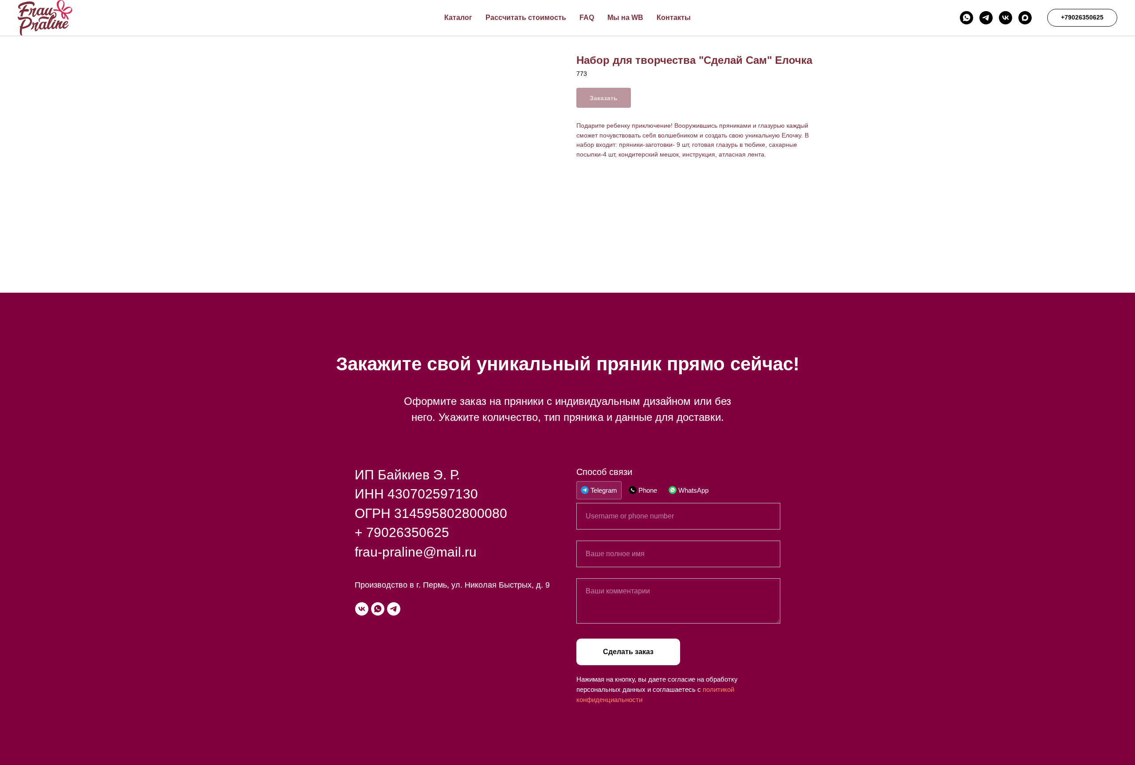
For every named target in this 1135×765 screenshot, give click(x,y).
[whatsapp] (966, 17)
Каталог (458, 17)
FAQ (586, 17)
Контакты (674, 17)
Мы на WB (625, 17)
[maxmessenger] (1025, 17)
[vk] (1005, 17)
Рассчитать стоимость (525, 17)
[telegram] (986, 17)
